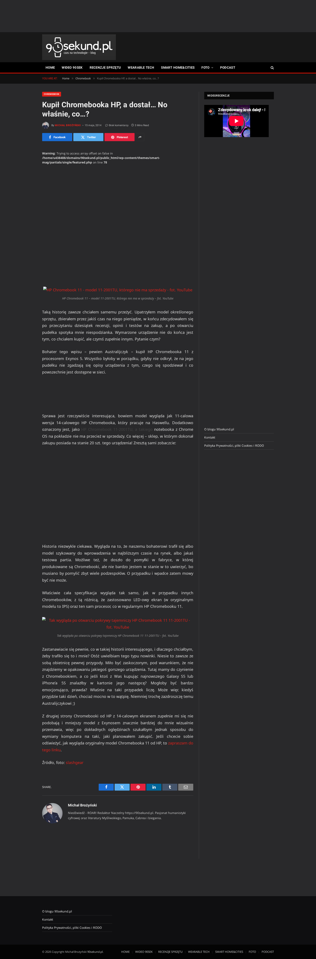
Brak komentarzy (119, 125)
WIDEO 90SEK (72, 68)
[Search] (272, 68)
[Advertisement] (158, 16)
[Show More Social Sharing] (140, 137)
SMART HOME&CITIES (178, 68)
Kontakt (209, 437)
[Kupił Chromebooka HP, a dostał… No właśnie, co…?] (117, 202)
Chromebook (51, 94)
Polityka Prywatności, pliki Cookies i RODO (234, 445)
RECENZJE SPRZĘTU (105, 68)
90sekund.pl (95, 952)
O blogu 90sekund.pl (219, 429)
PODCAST (227, 68)
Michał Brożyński (68, 125)
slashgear (74, 762)
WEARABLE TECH (141, 68)
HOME (50, 68)
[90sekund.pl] (79, 47)
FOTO (205, 68)
